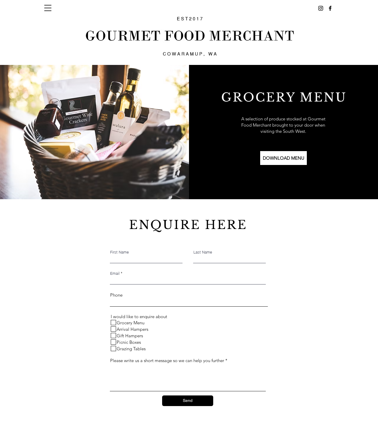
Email (115, 273)
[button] (47, 8)
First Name (119, 252)
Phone (116, 295)
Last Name (202, 252)
